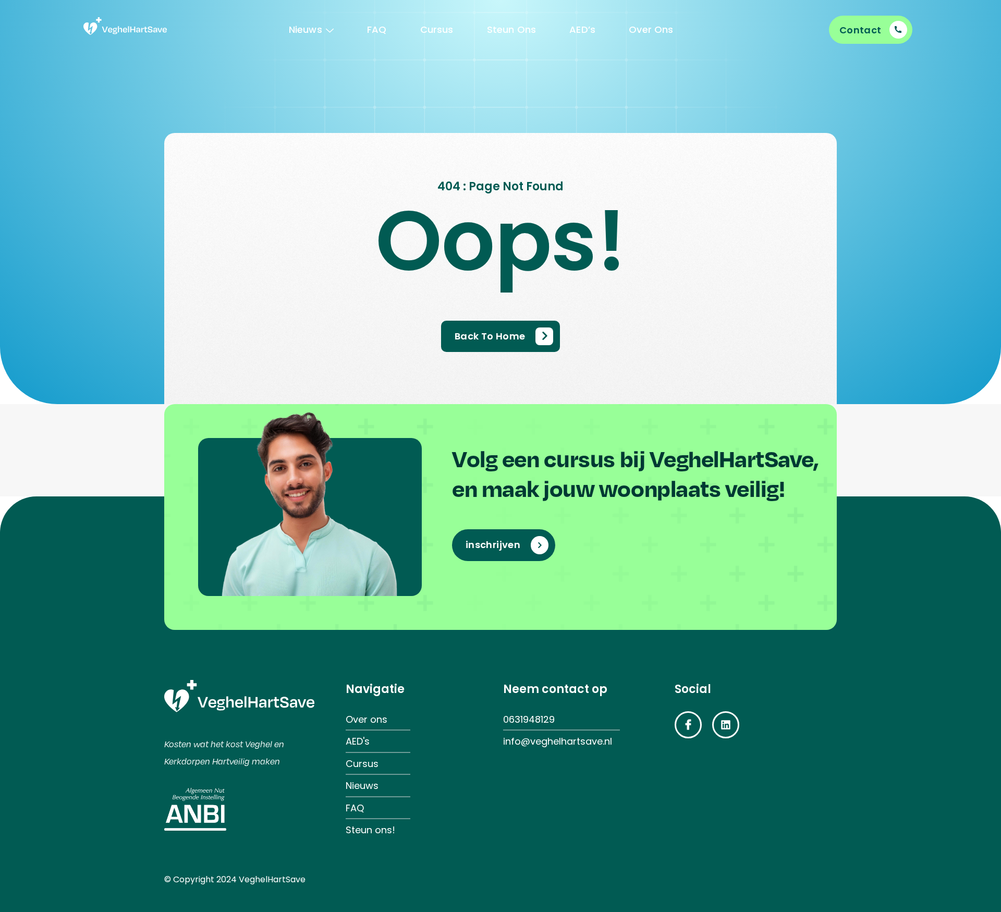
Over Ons (651, 29)
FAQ (377, 29)
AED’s (582, 29)
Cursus (437, 29)
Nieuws (305, 29)
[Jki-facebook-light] (688, 724)
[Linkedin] (725, 724)
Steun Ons (511, 29)
